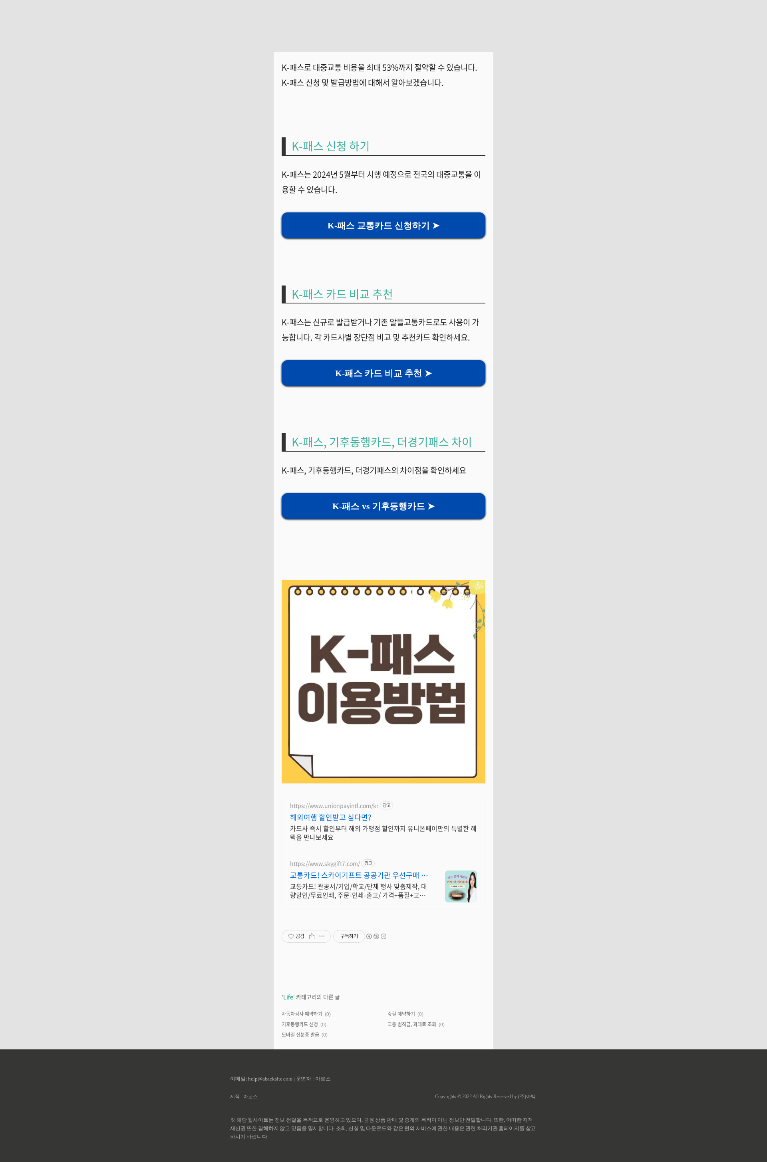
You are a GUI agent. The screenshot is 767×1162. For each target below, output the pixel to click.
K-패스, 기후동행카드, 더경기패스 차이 (382, 442)
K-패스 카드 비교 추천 (342, 294)
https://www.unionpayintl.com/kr (334, 805)
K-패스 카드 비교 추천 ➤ (383, 373)
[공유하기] (312, 936)
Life (288, 997)
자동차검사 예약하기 (302, 1013)
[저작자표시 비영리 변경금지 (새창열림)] (376, 936)
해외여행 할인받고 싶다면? (331, 817)
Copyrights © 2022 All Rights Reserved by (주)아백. (486, 1096)
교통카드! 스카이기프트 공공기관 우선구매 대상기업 (359, 875)
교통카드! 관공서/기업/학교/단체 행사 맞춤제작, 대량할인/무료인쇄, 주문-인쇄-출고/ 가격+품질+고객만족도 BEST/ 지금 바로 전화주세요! (358, 890)
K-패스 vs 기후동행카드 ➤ (383, 506)
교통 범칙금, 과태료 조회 (411, 1024)
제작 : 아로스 (244, 1096)
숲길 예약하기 (401, 1013)
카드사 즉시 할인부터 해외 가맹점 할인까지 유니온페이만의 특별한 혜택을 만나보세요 (383, 832)
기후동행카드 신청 (300, 1024)
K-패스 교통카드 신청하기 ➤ (383, 225)
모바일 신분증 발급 (300, 1034)
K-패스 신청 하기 (332, 146)
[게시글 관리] (322, 936)
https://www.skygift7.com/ (325, 863)
